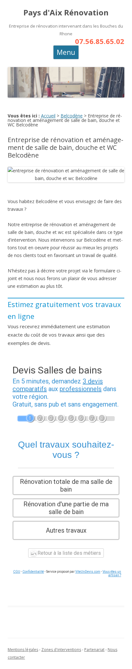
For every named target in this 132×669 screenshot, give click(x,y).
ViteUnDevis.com (87, 571)
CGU (16, 571)
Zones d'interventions (61, 649)
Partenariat (94, 649)
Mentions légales (23, 649)
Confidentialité (33, 571)
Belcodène (72, 116)
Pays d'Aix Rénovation (66, 13)
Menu (66, 52)
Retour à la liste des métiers (68, 553)
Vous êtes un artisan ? (112, 573)
